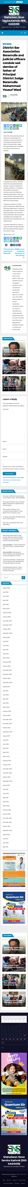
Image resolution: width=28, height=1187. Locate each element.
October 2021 (6, 826)
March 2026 (6, 608)
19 (10, 1035)
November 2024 (7, 674)
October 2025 (6, 629)
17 (3, 1035)
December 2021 (7, 818)
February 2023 (7, 760)
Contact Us (15, 1180)
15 (21, 1031)
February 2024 (7, 711)
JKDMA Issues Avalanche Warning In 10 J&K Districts (19, 252)
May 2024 (5, 699)
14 (17, 1031)
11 (6, 1031)
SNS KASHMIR (7, 544)
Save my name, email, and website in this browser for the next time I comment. (14, 468)
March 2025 (6, 658)
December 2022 (7, 768)
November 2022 (7, 773)
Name (5, 441)
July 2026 (5, 592)
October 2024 (6, 678)
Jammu (4, 43)
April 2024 (6, 703)
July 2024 (5, 690)
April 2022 (6, 801)
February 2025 (7, 662)
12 (10, 1031)
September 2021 (7, 830)
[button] (21, 33)
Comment (6, 409)
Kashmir (9, 43)
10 (3, 1031)
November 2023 (7, 723)
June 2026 (6, 596)
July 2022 (5, 789)
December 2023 (7, 719)
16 (24, 1031)
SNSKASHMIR (14, 95)
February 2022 (7, 810)
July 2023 (5, 740)
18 (6, 1035)
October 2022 (6, 777)
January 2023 (6, 764)
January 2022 (6, 814)
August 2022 (6, 785)
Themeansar (14, 1176)
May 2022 (5, 797)
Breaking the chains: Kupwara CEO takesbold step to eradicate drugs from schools (13, 554)
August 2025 (6, 637)
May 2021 (5, 847)
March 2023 (6, 756)
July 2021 (5, 838)
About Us (9, 1180)
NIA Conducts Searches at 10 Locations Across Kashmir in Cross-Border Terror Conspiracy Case (13, 511)
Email (5, 449)
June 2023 (6, 744)
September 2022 (7, 781)
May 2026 (5, 600)
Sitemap (23, 1183)
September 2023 (7, 732)
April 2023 (6, 752)
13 (13, 1031)
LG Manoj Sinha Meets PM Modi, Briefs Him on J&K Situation (14, 1002)
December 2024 (7, 670)
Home (3, 1180)
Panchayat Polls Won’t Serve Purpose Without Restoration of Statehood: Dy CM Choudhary (13, 503)
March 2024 (6, 707)
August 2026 (6, 588)
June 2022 (6, 793)
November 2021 (7, 822)
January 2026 (6, 616)
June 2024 (6, 695)
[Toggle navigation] (25, 32)
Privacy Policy (22, 1180)
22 (21, 1035)
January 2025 (6, 666)
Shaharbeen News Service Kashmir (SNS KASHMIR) (14, 20)
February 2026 (7, 612)
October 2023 (6, 727)
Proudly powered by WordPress (9, 1174)
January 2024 (6, 715)
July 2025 (5, 641)
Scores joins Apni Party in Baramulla (9, 251)
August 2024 (6, 686)
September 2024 (7, 682)
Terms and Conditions (8, 1183)
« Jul (2, 1047)
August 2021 (6, 834)
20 (13, 1035)
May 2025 (5, 649)
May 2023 (5, 748)
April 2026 (6, 604)
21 (17, 1035)
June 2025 (6, 645)
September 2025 (7, 633)
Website (5, 456)
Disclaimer (17, 1183)
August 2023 (6, 736)
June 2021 (6, 842)
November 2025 (7, 625)
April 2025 (6, 653)
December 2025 (7, 621)
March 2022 (6, 805)
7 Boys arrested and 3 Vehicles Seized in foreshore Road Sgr (14, 546)
